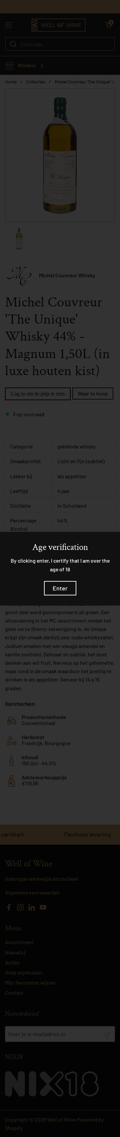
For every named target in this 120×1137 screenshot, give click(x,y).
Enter (60, 588)
